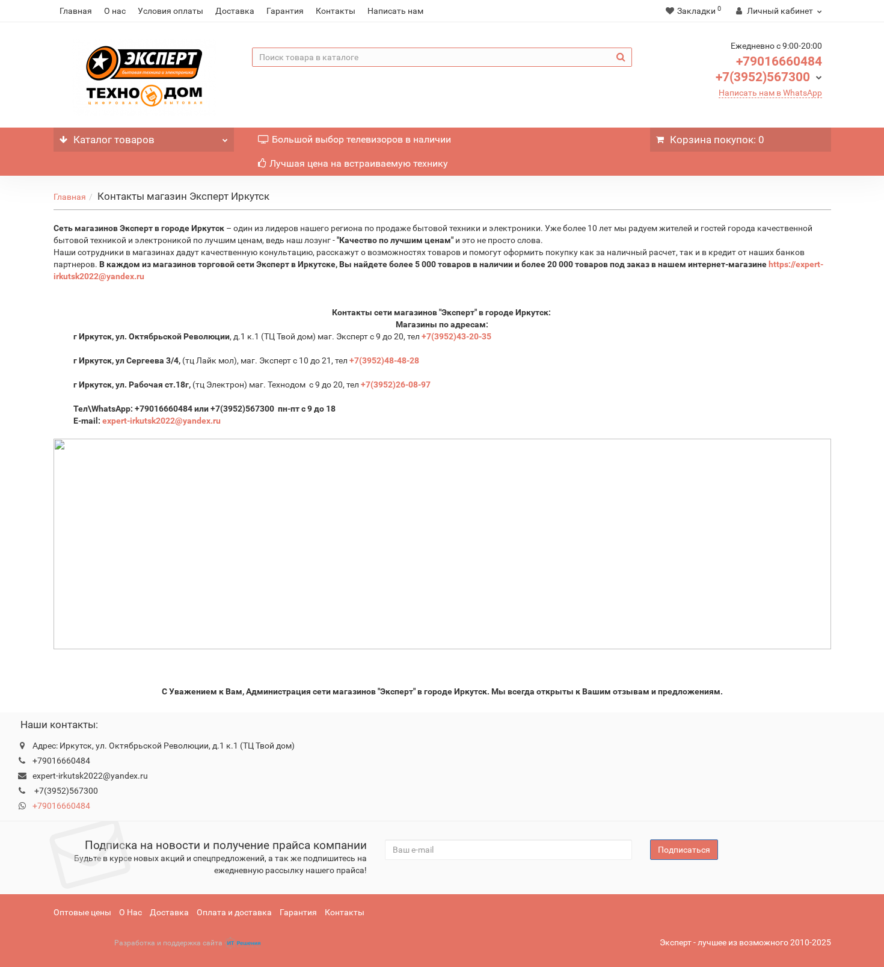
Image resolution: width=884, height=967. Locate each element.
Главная (76, 11)
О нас (115, 11)
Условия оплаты (170, 11)
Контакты (335, 11)
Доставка (234, 11)
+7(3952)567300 (763, 77)
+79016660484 (779, 61)
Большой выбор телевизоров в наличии (361, 139)
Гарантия (285, 11)
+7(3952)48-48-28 (384, 360)
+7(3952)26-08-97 (396, 384)
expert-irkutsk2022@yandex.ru (162, 420)
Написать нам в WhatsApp (770, 92)
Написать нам (395, 11)
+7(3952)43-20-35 (456, 336)
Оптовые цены (82, 912)
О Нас (130, 912)
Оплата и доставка (234, 912)
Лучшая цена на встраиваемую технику (358, 163)
